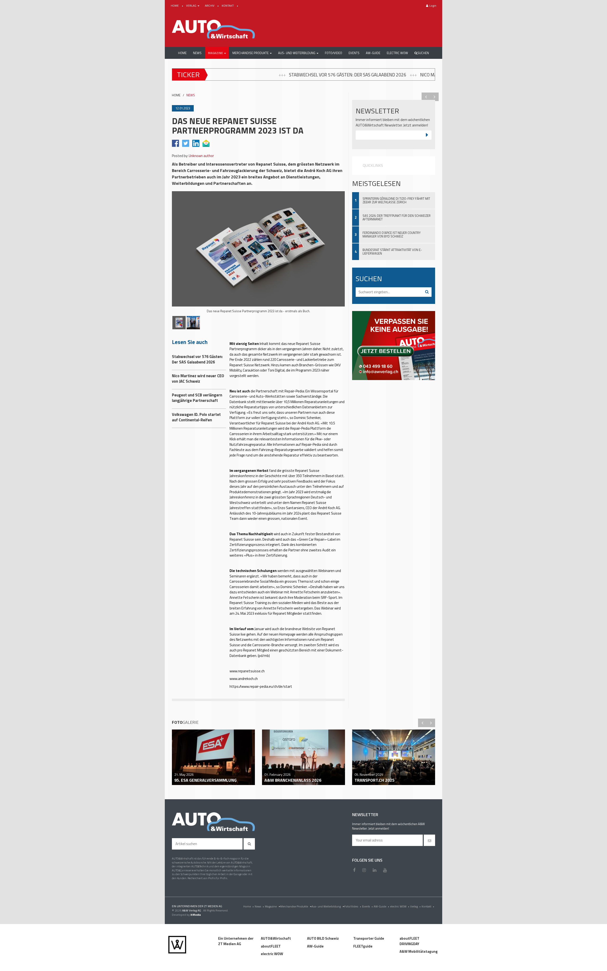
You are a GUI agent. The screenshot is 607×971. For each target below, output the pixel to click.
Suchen (423, 53)
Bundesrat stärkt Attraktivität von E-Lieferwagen (392, 251)
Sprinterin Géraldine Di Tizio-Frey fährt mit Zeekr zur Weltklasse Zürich (396, 200)
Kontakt (428, 906)
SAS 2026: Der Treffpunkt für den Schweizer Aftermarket (397, 217)
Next (434, 97)
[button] (217, 53)
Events (367, 906)
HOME (175, 5)
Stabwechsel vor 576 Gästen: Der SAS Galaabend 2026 (246, 74)
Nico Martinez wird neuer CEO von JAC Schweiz (369, 74)
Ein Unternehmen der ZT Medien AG (235, 941)
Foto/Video (352, 906)
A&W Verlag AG (192, 910)
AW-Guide (381, 906)
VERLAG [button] (191, 5)
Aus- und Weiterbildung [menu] (326, 906)
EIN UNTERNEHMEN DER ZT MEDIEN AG (197, 906)
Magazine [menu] (271, 906)
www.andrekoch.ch (244, 678)
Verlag (415, 906)
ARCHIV (210, 5)
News (259, 906)
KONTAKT (228, 5)
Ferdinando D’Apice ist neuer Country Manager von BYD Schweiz (392, 234)
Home (248, 906)
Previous (426, 97)
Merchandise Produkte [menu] (294, 906)
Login (432, 5)
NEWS (190, 95)
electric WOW (399, 906)
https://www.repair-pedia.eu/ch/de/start (261, 686)
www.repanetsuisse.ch (247, 671)
